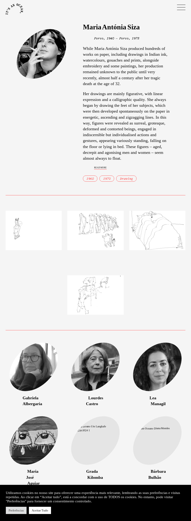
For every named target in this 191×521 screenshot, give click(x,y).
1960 (90, 178)
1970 (107, 178)
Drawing (126, 178)
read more (100, 167)
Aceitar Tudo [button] (40, 510)
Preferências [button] (16, 510)
